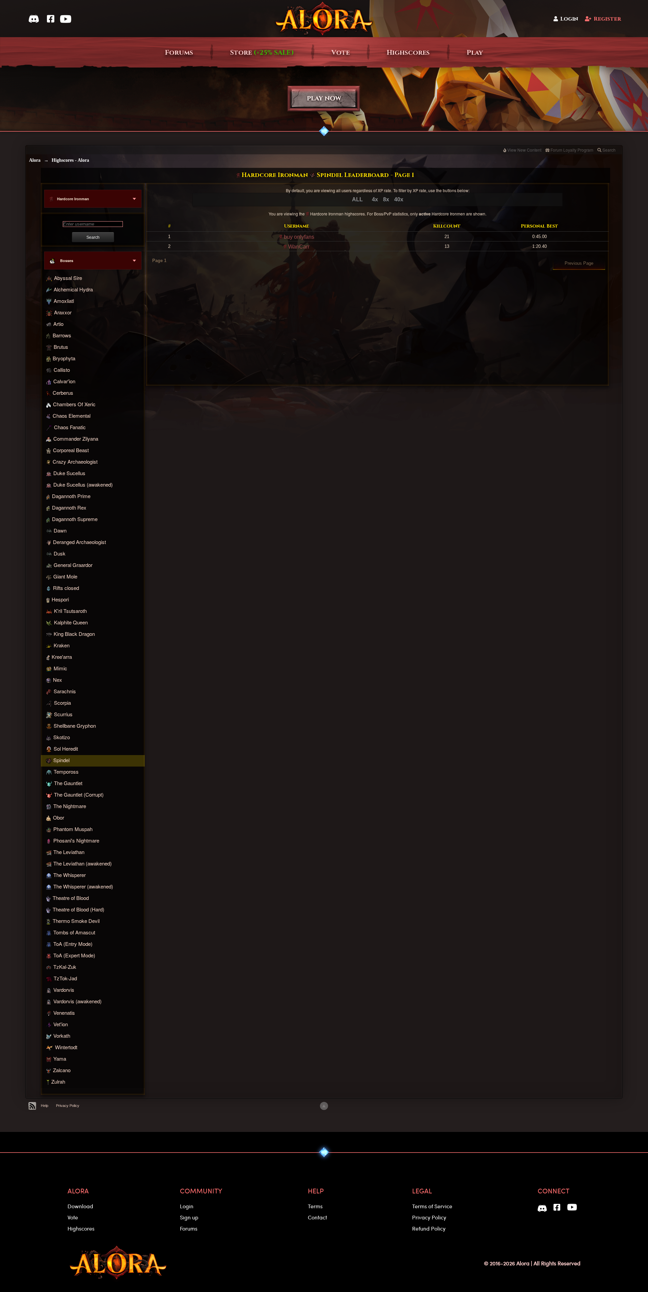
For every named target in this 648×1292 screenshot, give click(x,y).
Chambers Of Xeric (74, 404)
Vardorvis (63, 989)
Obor (58, 817)
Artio (58, 323)
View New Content (524, 150)
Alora (34, 160)
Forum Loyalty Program (571, 150)
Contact (317, 1217)
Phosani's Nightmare (76, 840)
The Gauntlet (68, 782)
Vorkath (61, 1035)
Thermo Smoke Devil (76, 921)
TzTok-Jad (65, 978)
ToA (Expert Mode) (74, 955)
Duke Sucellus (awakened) (83, 484)
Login (569, 19)
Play (475, 52)
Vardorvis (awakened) (77, 1001)
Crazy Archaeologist (75, 461)
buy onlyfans (298, 237)
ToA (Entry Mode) (72, 943)
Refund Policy (429, 1228)
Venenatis (64, 1012)
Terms (315, 1206)
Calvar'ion (64, 381)
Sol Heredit (66, 748)
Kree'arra (62, 656)
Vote (340, 52)
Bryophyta (64, 358)
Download (80, 1206)
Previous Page (579, 263)
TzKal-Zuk (64, 966)
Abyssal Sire (68, 278)
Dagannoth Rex (69, 507)
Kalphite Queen (71, 622)
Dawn (60, 530)
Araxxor (63, 312)
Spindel (61, 760)
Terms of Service (432, 1206)
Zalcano (62, 1070)
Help (44, 1106)
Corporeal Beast (71, 450)
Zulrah (58, 1081)
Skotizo (61, 737)
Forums (179, 52)
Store (262, 52)
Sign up (189, 1217)
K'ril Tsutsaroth (70, 610)
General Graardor (73, 564)
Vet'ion (60, 1024)
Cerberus (63, 392)
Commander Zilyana (75, 438)
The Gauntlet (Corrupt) (79, 794)
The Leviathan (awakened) (82, 863)
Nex (57, 679)
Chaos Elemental (71, 415)
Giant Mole (65, 576)
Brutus (61, 346)
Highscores (408, 52)
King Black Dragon (74, 633)
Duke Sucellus (69, 472)
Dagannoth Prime (71, 495)
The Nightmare (69, 805)
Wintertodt (66, 1047)
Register (607, 19)
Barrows (62, 335)
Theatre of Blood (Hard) (78, 909)
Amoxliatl (64, 300)
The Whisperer (69, 874)
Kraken (62, 645)
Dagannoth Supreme (75, 518)
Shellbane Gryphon (75, 725)
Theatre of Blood (71, 898)
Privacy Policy (67, 1106)
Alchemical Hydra (73, 289)
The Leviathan (68, 851)
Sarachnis (65, 691)
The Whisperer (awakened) (83, 886)
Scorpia (62, 702)
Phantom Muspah (72, 828)
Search (609, 150)
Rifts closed (66, 587)
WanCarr (298, 247)
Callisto (62, 369)
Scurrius (63, 714)
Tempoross (66, 771)
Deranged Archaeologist (79, 541)
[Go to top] (324, 1106)
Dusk (59, 553)
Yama (59, 1058)
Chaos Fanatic (70, 427)
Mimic (60, 668)
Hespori (60, 599)
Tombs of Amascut (74, 932)
